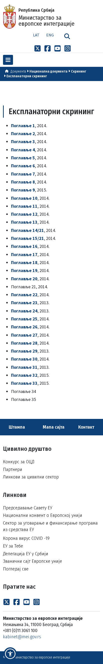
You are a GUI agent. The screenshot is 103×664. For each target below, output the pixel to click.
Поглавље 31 (24, 367)
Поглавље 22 (24, 294)
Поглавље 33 (24, 383)
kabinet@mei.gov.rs (22, 637)
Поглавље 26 (24, 327)
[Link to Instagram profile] (67, 48)
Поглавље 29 (24, 351)
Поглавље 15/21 (27, 238)
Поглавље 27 (24, 335)
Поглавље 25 (24, 319)
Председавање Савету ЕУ (27, 508)
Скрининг (78, 71)
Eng (50, 34)
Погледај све (15, 569)
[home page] (6, 71)
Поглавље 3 (23, 141)
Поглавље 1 (23, 125)
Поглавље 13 (24, 222)
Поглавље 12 (24, 214)
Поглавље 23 (24, 302)
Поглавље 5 (23, 158)
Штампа (16, 427)
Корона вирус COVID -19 (26, 538)
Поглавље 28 (24, 343)
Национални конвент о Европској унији (42, 515)
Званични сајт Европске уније (32, 561)
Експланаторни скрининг (26, 76)
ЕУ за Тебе (13, 546)
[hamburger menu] (8, 60)
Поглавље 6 (23, 166)
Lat (36, 34)
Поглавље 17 (24, 254)
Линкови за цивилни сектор (31, 477)
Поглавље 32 (24, 375)
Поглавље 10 (24, 198)
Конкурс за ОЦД (18, 462)
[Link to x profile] (37, 48)
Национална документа (49, 71)
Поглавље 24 (24, 311)
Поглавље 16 (24, 246)
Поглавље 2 (23, 133)
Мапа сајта (53, 427)
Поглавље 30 (24, 359)
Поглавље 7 (23, 174)
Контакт (86, 427)
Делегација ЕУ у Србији (25, 554)
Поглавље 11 (24, 206)
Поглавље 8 (23, 182)
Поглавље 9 (23, 190)
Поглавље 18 (24, 262)
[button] (10, 654)
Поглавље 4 (23, 150)
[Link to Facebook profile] (47, 48)
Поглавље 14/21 (27, 230)
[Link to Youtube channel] (57, 48)
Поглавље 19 (24, 270)
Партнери (12, 469)
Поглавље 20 (24, 279)
